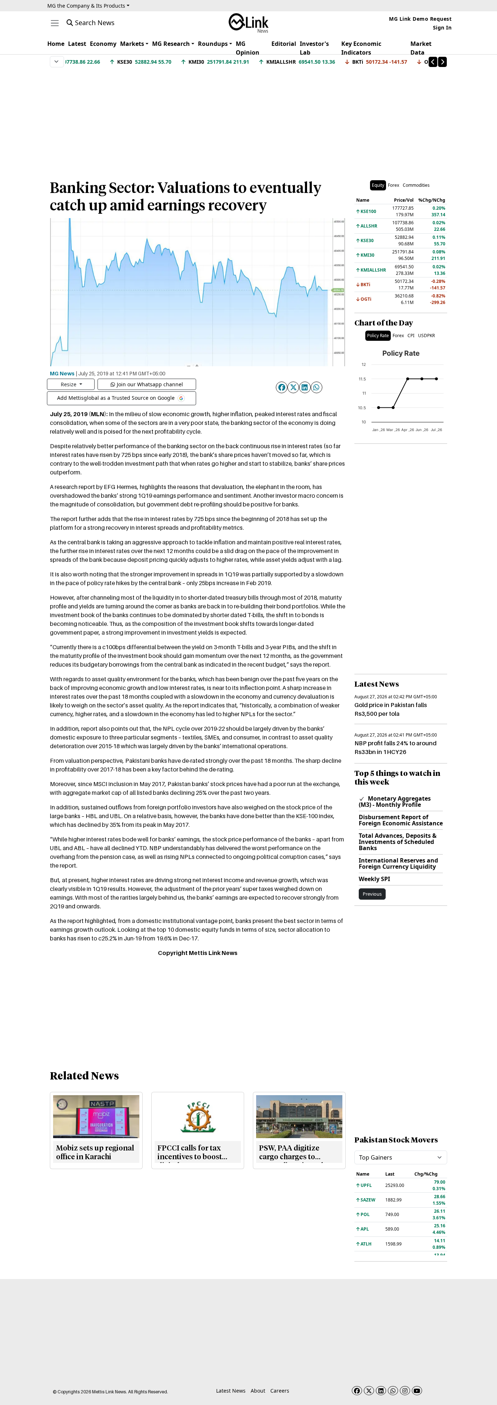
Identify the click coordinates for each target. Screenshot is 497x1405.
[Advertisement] (248, 120)
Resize (69, 384)
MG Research (171, 44)
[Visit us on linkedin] (381, 1390)
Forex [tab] (393, 185)
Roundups (213, 44)
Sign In (442, 27)
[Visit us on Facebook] (357, 1390)
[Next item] (442, 62)
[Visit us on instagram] (405, 1390)
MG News (62, 373)
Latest (77, 44)
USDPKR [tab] (426, 335)
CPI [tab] (410, 335)
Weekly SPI (374, 879)
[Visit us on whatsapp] (393, 1390)
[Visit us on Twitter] (369, 1390)
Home (55, 44)
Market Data (421, 48)
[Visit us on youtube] (417, 1390)
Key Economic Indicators (361, 48)
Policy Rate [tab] (378, 335)
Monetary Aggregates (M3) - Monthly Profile (395, 801)
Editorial (283, 44)
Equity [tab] (378, 185)
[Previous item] (433, 62)
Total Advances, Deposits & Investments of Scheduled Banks (398, 842)
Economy (103, 44)
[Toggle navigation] (55, 23)
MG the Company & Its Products (86, 5)
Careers (279, 1390)
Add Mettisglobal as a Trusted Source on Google (116, 397)
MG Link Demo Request (420, 18)
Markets (132, 44)
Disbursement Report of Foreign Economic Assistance (401, 820)
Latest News (231, 1390)
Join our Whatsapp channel (150, 384)
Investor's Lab (314, 48)
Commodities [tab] (416, 185)
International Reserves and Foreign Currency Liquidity (398, 863)
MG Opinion (247, 48)
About (258, 1390)
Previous (372, 894)
